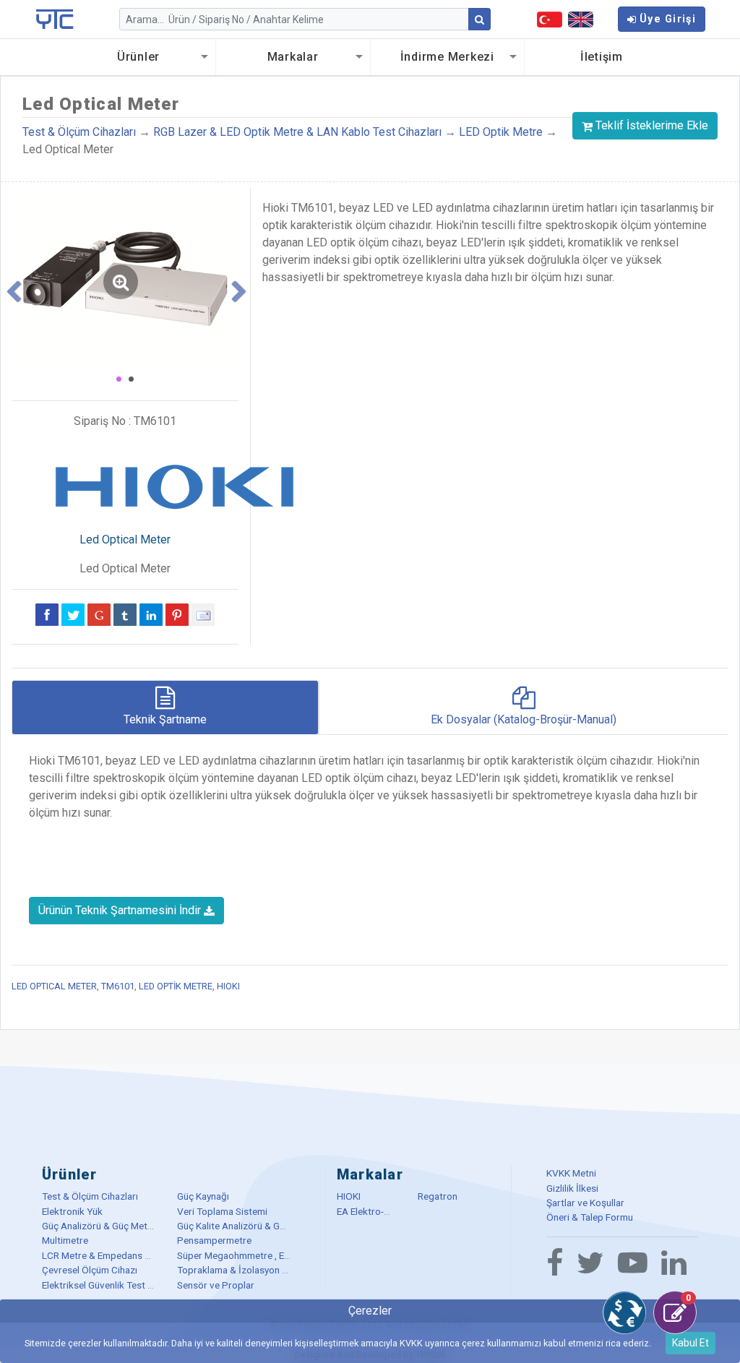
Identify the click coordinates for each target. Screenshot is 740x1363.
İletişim (601, 57)
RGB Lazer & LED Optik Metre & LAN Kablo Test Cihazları (298, 132)
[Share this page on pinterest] (177, 614)
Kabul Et (690, 1343)
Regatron (437, 1196)
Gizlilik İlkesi (572, 1188)
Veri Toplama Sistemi (222, 1211)
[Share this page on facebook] (47, 614)
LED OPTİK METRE (175, 986)
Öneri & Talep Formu (589, 1217)
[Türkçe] (549, 19)
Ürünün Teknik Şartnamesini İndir (121, 910)
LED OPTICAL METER (54, 986)
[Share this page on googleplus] (99, 614)
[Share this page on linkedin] (151, 614)
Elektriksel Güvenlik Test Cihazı (107, 1285)
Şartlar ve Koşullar (585, 1202)
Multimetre (65, 1240)
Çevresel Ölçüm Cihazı (89, 1270)
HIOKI (228, 986)
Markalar (293, 57)
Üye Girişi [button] (668, 19)
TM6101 (117, 986)
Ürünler (138, 57)
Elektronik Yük (72, 1211)
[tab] (165, 707)
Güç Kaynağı (203, 1196)
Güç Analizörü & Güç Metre (99, 1225)
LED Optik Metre (501, 132)
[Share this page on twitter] (73, 614)
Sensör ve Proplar (215, 1285)
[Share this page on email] (203, 614)
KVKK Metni (571, 1173)
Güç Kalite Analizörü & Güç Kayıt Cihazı (259, 1225)
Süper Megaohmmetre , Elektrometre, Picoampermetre (294, 1255)
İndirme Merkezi (447, 57)
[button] (12, 288)
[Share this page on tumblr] (125, 614)
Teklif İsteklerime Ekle (651, 125)
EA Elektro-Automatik (383, 1211)
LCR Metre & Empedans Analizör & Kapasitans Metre (154, 1255)
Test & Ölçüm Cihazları (79, 132)
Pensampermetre (214, 1240)
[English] (580, 19)
